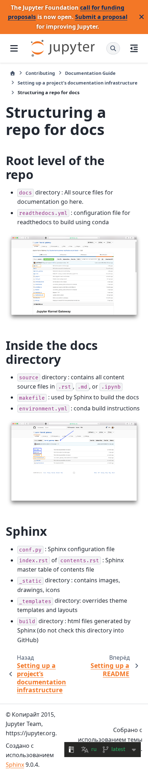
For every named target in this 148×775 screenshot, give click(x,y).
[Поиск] (113, 48)
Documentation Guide (90, 73)
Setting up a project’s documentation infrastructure (78, 83)
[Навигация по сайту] (14, 48)
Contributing (40, 73)
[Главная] (12, 73)
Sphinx (15, 765)
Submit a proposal (101, 17)
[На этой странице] (134, 48)
